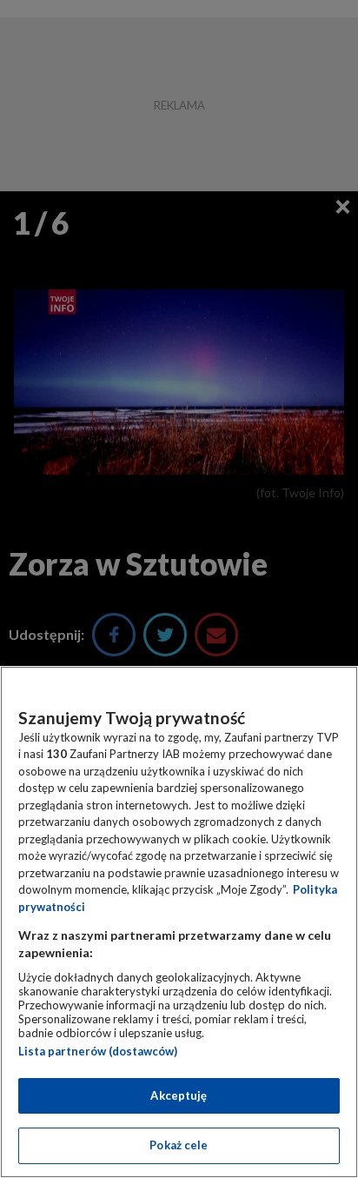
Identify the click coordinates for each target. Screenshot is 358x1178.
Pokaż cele (178, 1145)
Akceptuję (178, 1095)
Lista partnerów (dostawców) (97, 1051)
